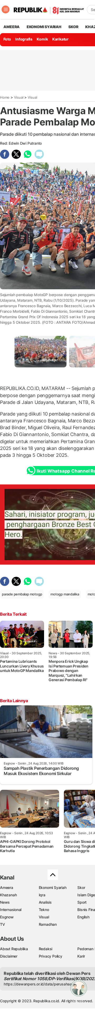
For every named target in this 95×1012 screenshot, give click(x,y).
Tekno (44, 909)
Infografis (23, 39)
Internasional (10, 909)
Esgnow (7, 917)
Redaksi (46, 949)
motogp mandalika (64, 594)
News (5, 902)
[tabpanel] (40, 351)
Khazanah (8, 895)
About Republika (14, 949)
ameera (11, 26)
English (83, 917)
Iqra (42, 895)
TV (2, 924)
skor (73, 26)
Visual (18, 97)
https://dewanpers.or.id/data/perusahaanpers (43, 984)
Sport (82, 902)
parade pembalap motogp (22, 594)
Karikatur (60, 39)
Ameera (6, 887)
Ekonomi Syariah (44, 26)
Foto (7, 39)
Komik (42, 39)
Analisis (45, 902)
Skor (81, 887)
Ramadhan (48, 924)
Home (5, 97)
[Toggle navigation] (5, 9)
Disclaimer (8, 956)
